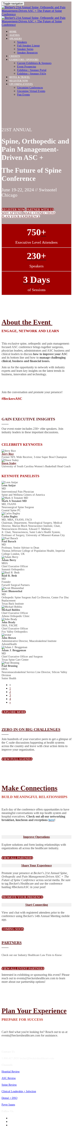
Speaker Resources (27, 52)
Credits (14, 56)
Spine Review (9, 1084)
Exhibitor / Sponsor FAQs (31, 73)
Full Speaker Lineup (28, 45)
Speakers (15, 38)
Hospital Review (11, 1071)
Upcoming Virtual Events (31, 91)
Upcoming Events (21, 84)
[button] (13, 209)
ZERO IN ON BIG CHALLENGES (31, 729)
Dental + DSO (9, 1098)
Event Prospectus (26, 66)
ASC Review (9, 1078)
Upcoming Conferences (30, 87)
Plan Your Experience (34, 1011)
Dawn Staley (9, 463)
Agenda (14, 35)
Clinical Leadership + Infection (19, 1091)
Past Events (23, 94)
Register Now (18, 80)
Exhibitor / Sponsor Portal (31, 70)
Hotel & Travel (19, 77)
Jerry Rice (8, 454)
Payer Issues (8, 1104)
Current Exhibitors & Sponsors (34, 63)
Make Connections (29, 788)
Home (13, 31)
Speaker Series (25, 49)
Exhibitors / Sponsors (24, 59)
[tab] (36, 837)
